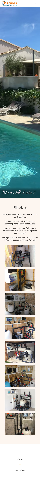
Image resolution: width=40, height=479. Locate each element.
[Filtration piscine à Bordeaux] (20, 256)
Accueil (20, 459)
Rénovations (20, 470)
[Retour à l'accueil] (20, 3)
